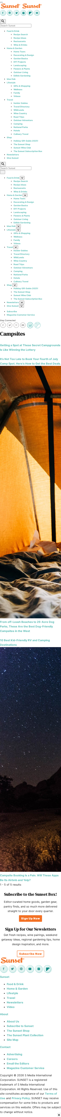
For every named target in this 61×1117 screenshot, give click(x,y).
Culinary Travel (21, 134)
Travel (10, 99)
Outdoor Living (21, 72)
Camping (18, 124)
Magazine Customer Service (21, 315)
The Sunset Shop (22, 144)
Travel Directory (21, 106)
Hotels (17, 130)
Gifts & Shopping (22, 86)
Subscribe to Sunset (20, 1026)
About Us (13, 1021)
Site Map (12, 1039)
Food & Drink (13, 31)
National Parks (21, 127)
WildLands (19, 110)
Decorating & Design (24, 55)
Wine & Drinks (20, 45)
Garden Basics (21, 58)
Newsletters (13, 154)
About (4, 1014)
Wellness (18, 89)
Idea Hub (11, 79)
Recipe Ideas (20, 38)
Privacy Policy (21, 1098)
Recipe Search (21, 34)
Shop (9, 137)
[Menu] (1, 2)
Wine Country (20, 113)
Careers (12, 1059)
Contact (5, 1047)
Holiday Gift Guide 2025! (26, 141)
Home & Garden (14, 48)
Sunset (4, 976)
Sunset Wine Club (22, 147)
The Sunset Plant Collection (25, 1035)
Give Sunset (13, 158)
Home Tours (19, 51)
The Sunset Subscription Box (28, 151)
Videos (17, 96)
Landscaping (20, 65)
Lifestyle (11, 82)
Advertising (14, 1054)
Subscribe (12, 311)
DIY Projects (20, 62)
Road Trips (19, 117)
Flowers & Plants (22, 68)
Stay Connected (7, 320)
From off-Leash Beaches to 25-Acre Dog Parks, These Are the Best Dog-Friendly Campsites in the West (27, 626)
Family (17, 93)
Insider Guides (21, 103)
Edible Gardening (22, 75)
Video (11, 1007)
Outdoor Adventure (23, 120)
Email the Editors (18, 1063)
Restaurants (20, 41)
